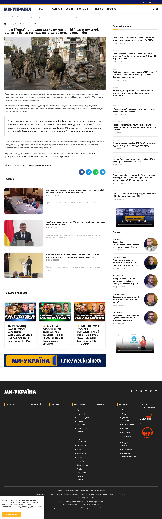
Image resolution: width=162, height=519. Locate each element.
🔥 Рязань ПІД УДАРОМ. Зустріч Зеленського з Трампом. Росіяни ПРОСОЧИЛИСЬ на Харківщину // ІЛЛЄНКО (53, 335)
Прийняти (11, 514)
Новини (42, 9)
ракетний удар (26, 165)
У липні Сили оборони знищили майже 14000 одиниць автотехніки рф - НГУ (134, 160)
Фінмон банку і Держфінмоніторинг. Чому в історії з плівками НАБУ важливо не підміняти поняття (126, 244)
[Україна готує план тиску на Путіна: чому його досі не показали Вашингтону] (151, 318)
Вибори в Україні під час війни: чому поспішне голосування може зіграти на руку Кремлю (125, 281)
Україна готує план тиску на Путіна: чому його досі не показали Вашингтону (126, 317)
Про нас (111, 9)
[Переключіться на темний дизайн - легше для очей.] (152, 9)
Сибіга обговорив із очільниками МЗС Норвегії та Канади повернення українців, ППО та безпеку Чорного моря (135, 74)
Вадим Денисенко (119, 294)
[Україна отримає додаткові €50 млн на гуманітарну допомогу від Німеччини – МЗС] (23, 233)
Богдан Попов (118, 239)
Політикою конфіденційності (13, 509)
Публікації (56, 9)
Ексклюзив (117, 34)
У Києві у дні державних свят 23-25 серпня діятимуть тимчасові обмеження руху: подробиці (133, 92)
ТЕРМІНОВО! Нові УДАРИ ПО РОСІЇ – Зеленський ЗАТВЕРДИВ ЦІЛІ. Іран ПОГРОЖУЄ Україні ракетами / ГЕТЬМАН (20, 333)
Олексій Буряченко (120, 257)
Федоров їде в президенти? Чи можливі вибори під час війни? (126, 299)
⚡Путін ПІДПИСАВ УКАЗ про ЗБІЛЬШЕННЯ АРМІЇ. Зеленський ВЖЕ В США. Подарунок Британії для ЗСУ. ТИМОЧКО (88, 335)
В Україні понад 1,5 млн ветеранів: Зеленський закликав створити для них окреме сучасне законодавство (72, 255)
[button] (82, 172)
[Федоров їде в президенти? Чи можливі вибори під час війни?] (151, 299)
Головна (7, 17)
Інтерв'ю (99, 9)
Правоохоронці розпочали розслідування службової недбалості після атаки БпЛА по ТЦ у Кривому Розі (135, 56)
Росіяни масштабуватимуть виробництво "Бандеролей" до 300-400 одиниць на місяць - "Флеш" (135, 127)
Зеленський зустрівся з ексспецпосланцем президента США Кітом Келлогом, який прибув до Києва (75, 191)
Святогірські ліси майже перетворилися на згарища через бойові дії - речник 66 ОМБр (133, 39)
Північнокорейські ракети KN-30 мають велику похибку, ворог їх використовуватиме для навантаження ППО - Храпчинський (135, 177)
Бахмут (38, 165)
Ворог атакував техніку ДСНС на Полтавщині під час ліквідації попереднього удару (134, 144)
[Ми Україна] (17, 9)
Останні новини (122, 26)
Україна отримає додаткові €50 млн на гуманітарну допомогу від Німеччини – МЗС (75, 223)
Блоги (69, 9)
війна (10, 165)
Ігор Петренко (118, 275)
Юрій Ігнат (46, 165)
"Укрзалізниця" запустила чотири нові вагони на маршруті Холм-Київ (134, 110)
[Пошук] (157, 9)
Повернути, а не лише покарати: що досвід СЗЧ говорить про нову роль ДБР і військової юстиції (126, 262)
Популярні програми (16, 292)
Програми (82, 9)
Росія (16, 165)
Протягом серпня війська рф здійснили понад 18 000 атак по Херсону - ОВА (134, 194)
